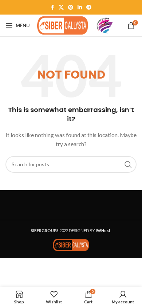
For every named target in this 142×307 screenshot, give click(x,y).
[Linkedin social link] (79, 7)
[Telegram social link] (89, 7)
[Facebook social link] (52, 7)
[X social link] (61, 7)
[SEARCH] (128, 164)
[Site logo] (62, 25)
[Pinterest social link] (70, 7)
